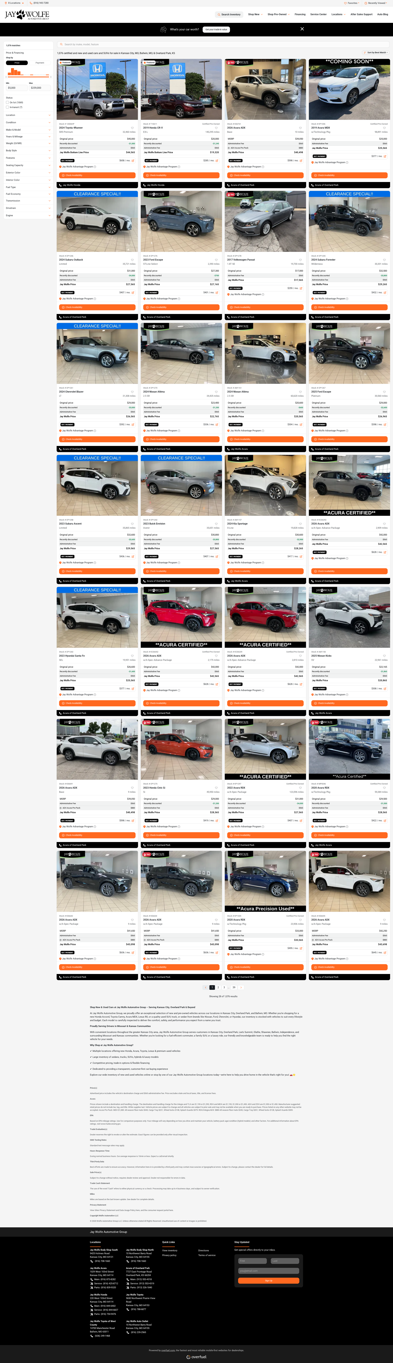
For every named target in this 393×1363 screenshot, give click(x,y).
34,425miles (213, 396)
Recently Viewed (376, 3)
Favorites (352, 3)
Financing (300, 14)
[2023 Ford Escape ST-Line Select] (181, 221)
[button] (15, 3)
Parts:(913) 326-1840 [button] (141, 1287)
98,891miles (381, 132)
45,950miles (213, 792)
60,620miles (297, 396)
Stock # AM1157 (234, 520)
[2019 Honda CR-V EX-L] (181, 89)
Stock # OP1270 (150, 388)
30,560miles (381, 396)
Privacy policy (169, 1255)
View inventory (169, 1250)
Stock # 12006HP (66, 124)
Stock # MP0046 (318, 784)
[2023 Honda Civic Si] (181, 749)
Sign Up (268, 1280)
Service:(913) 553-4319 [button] (142, 1283)
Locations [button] (337, 14)
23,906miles (297, 924)
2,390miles (214, 264)
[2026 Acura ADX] (265, 89)
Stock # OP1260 (66, 652)
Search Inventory (231, 14)
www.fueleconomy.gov (110, 1124)
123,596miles (297, 792)
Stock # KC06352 (150, 652)
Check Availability (74, 175)
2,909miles (382, 528)
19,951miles (129, 660)
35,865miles (129, 528)
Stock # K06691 (66, 784)
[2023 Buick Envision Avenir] (181, 485)
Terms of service (207, 1255)
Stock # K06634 (150, 916)
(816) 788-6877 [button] (138, 1309)
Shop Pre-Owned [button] (277, 14)
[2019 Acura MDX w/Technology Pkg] (349, 89)
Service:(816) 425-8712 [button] (106, 1283)
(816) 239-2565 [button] (138, 1332)
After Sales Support (361, 14)
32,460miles (129, 132)
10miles (299, 132)
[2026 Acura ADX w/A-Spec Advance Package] (349, 485)
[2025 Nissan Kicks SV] (349, 617)
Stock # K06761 (234, 124)
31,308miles (129, 396)
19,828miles (297, 528)
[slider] (6, 77)
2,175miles (214, 660)
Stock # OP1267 (318, 388)
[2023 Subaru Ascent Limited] (97, 485)
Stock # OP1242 (150, 520)
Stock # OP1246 (66, 256)
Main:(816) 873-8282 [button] (105, 1279)
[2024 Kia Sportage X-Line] (265, 485)
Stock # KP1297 (234, 784)
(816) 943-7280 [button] (41, 3)
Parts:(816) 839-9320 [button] (105, 1287)
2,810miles (298, 660)
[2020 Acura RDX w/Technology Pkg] (349, 749)
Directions (203, 1250)
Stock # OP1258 (66, 520)
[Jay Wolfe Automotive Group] (27, 15)
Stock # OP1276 (150, 256)
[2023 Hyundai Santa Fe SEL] (97, 617)
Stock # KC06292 (318, 520)
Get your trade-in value (216, 29)
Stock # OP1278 (234, 256)
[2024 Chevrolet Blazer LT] (97, 353)
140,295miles (212, 132)
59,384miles (381, 792)
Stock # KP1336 (318, 124)
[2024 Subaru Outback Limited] (97, 221)
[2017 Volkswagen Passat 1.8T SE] (265, 221)
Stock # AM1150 (318, 652)
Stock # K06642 (66, 916)
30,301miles (381, 264)
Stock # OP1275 (150, 784)
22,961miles (381, 660)
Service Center (318, 14)
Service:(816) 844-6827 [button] (106, 1310)
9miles (132, 792)
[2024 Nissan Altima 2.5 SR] (181, 353)
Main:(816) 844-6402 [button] (105, 1306)
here (138, 1210)
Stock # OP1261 (66, 388)
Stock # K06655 (318, 916)
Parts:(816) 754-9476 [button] (105, 1314)
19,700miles (297, 264)
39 (234, 987)
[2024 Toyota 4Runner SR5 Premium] (97, 89)
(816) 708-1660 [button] (102, 1261)
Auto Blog (382, 14)
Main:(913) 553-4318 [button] (141, 1279)
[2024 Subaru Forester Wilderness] (349, 221)
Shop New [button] (253, 14)
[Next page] (241, 987)
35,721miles (129, 264)
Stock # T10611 (150, 124)
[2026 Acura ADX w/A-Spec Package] (97, 881)
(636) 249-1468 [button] (102, 1335)
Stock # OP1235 (318, 256)
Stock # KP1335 (234, 916)
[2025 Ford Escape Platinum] (349, 353)
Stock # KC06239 (234, 652)
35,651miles (213, 528)
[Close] (302, 29)
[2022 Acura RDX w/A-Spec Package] (265, 749)
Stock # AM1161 (234, 388)
